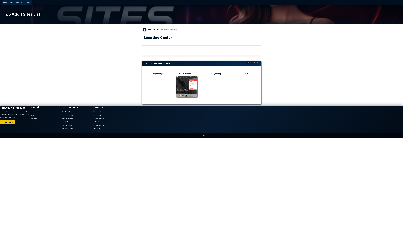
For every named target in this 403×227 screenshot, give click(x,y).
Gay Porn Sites (97, 115)
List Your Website (7, 122)
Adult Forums (97, 128)
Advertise (18, 2)
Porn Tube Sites (67, 112)
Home (5, 2)
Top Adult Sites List (22, 14)
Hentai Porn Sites (67, 128)
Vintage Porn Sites (99, 125)
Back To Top (252, 62)
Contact (27, 2)
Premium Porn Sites (68, 125)
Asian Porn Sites (98, 112)
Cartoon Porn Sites (99, 122)
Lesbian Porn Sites (98, 118)
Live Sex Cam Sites (68, 115)
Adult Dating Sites (170, 29)
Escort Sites (65, 122)
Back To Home (255, 28)
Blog (11, 2)
